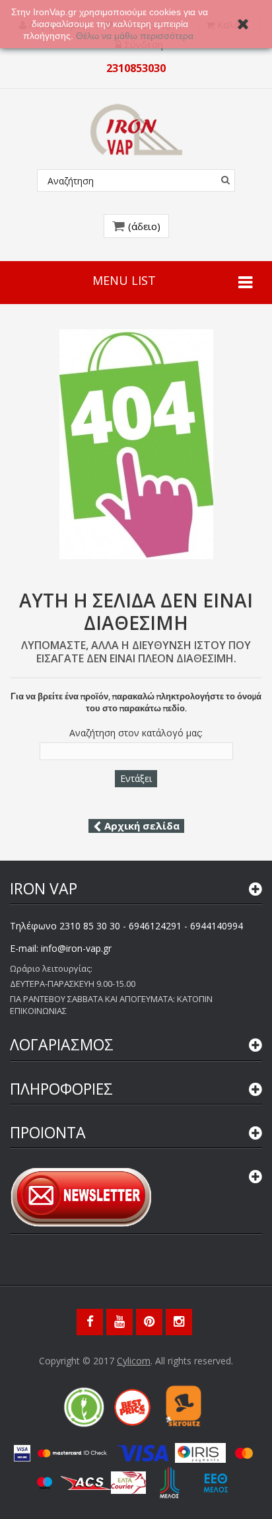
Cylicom (134, 1360)
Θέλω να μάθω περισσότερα (136, 35)
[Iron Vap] (136, 129)
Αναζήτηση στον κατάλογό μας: (136, 733)
